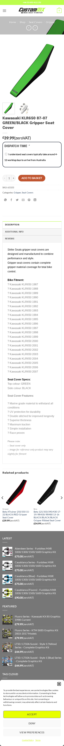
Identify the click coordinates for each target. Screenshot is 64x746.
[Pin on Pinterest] (29, 200)
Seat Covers (35, 22)
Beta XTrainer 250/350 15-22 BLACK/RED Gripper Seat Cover (16, 514)
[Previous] (8, 71)
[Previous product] (35, 27)
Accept (32, 714)
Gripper (50, 22)
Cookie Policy (28, 740)
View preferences (32, 732)
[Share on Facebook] (11, 200)
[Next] (56, 71)
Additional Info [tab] (14, 232)
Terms (38, 740)
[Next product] (28, 27)
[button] (59, 684)
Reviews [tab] (9, 239)
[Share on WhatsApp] (5, 200)
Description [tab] (12, 225)
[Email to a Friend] (23, 200)
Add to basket (31, 177)
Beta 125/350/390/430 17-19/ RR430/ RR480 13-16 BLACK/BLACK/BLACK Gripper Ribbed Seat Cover (47, 516)
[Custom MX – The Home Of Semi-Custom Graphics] (32, 11)
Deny (32, 723)
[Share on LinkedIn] (35, 200)
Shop (22, 22)
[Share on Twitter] (17, 200)
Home (12, 22)
